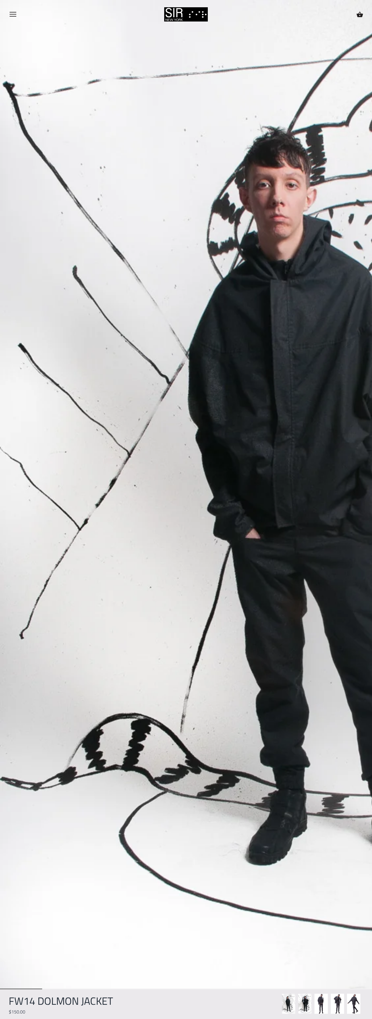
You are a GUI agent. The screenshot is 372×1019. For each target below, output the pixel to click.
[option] (288, 1004)
